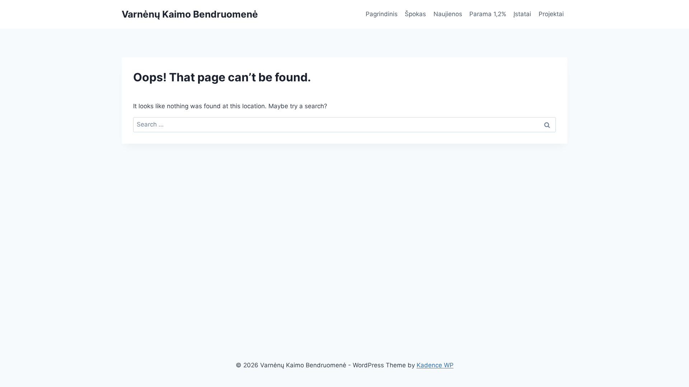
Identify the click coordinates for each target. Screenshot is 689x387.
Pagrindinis (382, 14)
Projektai (551, 14)
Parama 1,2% (487, 14)
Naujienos (447, 14)
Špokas (415, 14)
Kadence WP (435, 365)
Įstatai (522, 14)
